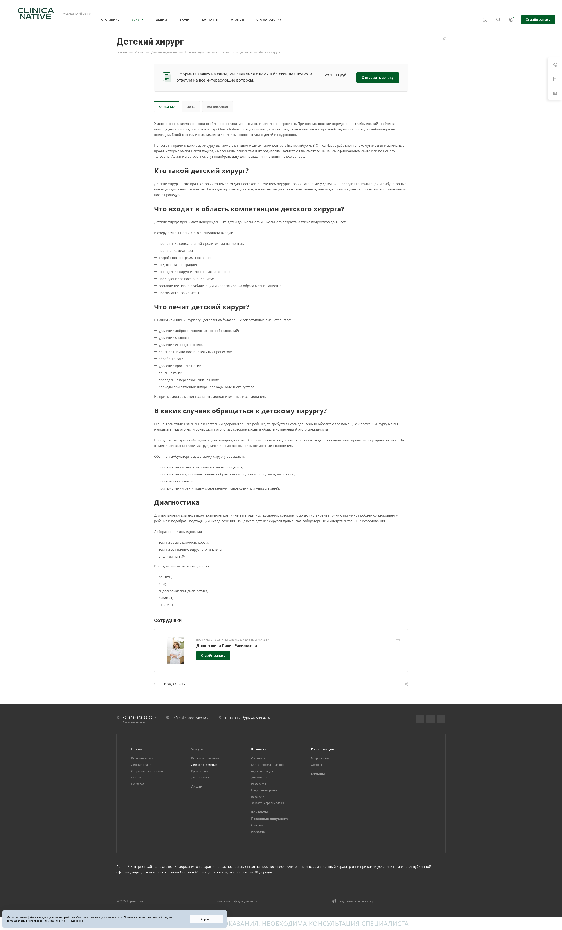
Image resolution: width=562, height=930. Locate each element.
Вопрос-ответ (320, 758)
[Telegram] (430, 719)
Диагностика (200, 777)
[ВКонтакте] (420, 719)
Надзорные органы (264, 790)
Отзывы (318, 773)
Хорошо (206, 919)
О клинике (258, 758)
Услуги (197, 749)
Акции (196, 786)
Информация (322, 749)
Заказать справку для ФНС (269, 803)
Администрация (262, 771)
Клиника (259, 749)
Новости (258, 832)
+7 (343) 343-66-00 (510, 6)
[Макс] (441, 719)
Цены (191, 106)
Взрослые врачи (142, 758)
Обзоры (316, 765)
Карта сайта (135, 901)
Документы (259, 777)
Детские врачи (141, 765)
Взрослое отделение (205, 758)
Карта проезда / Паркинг (268, 765)
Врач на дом (199, 771)
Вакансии (257, 796)
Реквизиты (258, 784)
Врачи (136, 749)
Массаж (136, 777)
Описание (167, 106)
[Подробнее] (76, 921)
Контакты (259, 812)
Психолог (137, 784)
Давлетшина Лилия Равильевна (226, 645)
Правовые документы (270, 818)
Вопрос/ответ (217, 106)
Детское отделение (204, 765)
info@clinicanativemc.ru (190, 718)
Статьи (257, 825)
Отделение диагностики (147, 771)
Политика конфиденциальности (237, 901)
